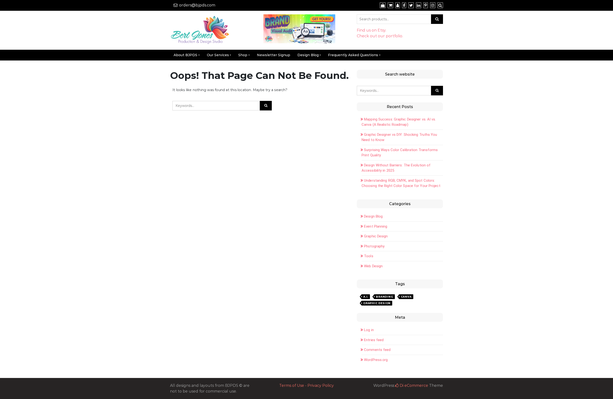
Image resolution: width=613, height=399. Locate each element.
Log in (369, 330)
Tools (368, 256)
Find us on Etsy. (371, 30)
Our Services (218, 55)
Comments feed (377, 350)
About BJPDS (185, 55)
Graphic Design (376, 236)
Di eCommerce (413, 385)
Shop (242, 55)
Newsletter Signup (273, 55)
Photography (374, 246)
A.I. (365, 296)
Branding (384, 296)
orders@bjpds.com (197, 5)
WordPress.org (376, 360)
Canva (406, 296)
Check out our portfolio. (380, 36)
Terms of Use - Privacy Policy (306, 385)
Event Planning (375, 226)
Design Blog (308, 55)
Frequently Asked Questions (353, 55)
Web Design (373, 266)
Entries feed (374, 340)
